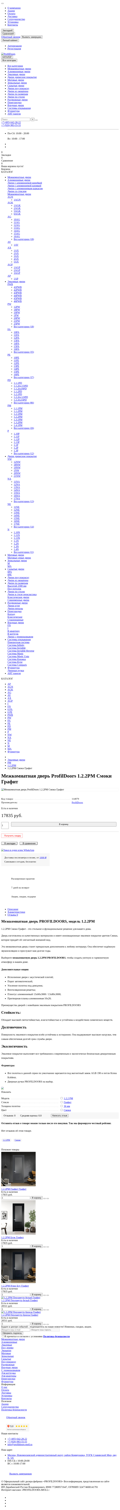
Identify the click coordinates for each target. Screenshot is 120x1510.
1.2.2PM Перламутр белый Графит (19, 1300)
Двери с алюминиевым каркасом (25, 188)
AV (9, 242)
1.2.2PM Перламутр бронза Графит (19, 1315)
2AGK (17, 208)
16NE (17, 521)
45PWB (18, 298)
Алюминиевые (9, 1342)
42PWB (18, 290)
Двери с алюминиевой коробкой (25, 183)
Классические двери (18, 597)
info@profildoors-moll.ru (20, 1444)
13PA (16, 340)
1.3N (16, 546)
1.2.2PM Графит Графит (13, 1189)
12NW (17, 462)
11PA (16, 335)
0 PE (10, 712)
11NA (17, 481)
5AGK (17, 211)
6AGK (17, 214)
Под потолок (14, 588)
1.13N (17, 538)
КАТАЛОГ (7, 57)
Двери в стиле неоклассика (22, 594)
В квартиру (14, 631)
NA (9, 478)
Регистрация (14, 48)
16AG (17, 236)
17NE (17, 524)
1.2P (16, 447)
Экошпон (6, 1350)
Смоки (67, 1110)
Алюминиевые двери (19, 71)
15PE (16, 371)
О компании (14, 8)
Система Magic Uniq (18, 656)
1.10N (17, 532)
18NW (17, 464)
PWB (10, 284)
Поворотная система (18, 642)
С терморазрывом (10, 1370)
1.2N (16, 543)
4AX (16, 259)
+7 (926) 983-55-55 (11, 125)
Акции (11, 10)
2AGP (17, 270)
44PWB (18, 295)
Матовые (6, 1353)
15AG (17, 233)
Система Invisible (17, 648)
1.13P (17, 442)
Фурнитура (14, 111)
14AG (17, 230)
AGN (10, 197)
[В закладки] (44, 1198)
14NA (17, 490)
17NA (17, 498)
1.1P (16, 445)
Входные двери (16, 105)
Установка (13, 22)
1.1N (16, 541)
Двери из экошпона (18, 91)
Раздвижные (8, 1364)
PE (9, 354)
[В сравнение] (47, 1198)
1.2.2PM (18, 416)
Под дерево (7, 1347)
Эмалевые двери (16, 74)
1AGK (17, 205)
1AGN (17, 199)
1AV (16, 245)
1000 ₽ (43, 857)
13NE (17, 512)
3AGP (17, 273)
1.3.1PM (18, 419)
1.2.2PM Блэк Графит (12, 1237)
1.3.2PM (18, 422)
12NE (17, 510)
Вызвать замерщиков (20, 1473)
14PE (16, 369)
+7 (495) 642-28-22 (11, 122)
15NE (17, 518)
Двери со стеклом (17, 191)
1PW (16, 315)
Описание (13, 909)
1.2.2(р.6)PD (20, 400)
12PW (17, 307)
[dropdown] (2, 3)
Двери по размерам (18, 94)
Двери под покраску (18, 88)
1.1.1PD (18, 383)
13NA (17, 487)
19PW (17, 312)
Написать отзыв (59, 1115)
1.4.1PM (18, 425)
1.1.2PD (18, 391)
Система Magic (15, 653)
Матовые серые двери (19, 557)
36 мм (67, 1106)
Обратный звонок (10, 37)
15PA (16, 346)
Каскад (11, 614)
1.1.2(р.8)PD (20, 388)
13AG (17, 228)
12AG (17, 225)
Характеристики (16, 912)
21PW (17, 321)
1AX (16, 250)
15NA (17, 493)
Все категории (15, 66)
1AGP (17, 267)
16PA (16, 349)
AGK (10, 202)
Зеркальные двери (17, 82)
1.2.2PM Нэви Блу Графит (15, 1285)
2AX (16, 253)
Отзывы (13, 914)
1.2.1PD (18, 394)
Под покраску (8, 1361)
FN (9, 625)
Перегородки (15, 102)
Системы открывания (19, 108)
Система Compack (17, 665)
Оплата (11, 13)
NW (10, 459)
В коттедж (13, 634)
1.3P (16, 450)
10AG (17, 219)
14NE (17, 515)
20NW (17, 473)
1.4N (16, 549)
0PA (10, 572)
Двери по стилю (16, 97)
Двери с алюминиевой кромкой (24, 185)
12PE (16, 363)
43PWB (18, 292)
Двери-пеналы (15, 608)
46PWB (18, 301)
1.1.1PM (18, 408)
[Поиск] (36, 120)
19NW (17, 467)
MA (10, 566)
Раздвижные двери (18, 99)
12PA (16, 338)
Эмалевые (6, 1345)
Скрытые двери (16, 85)
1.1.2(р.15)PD (21, 385)
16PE (16, 374)
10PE (16, 357)
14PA (16, 343)
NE (9, 504)
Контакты (13, 24)
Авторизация (15, 45)
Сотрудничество (16, 19)
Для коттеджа (8, 1373)
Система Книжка (17, 659)
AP (9, 276)
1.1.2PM (18, 411)
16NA (17, 495)
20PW (17, 318)
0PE (10, 574)
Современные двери (18, 600)
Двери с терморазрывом (20, 636)
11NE (17, 507)
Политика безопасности (14, 1409)
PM (9, 405)
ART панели (14, 113)
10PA (16, 332)
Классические (15, 617)
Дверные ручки (16, 670)
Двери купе (14, 605)
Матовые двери (16, 80)
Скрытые (6, 1359)
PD (9, 380)
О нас (4, 1387)
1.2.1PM (18, 414)
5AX (16, 261)
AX (9, 247)
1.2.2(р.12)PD (21, 397)
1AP (16, 278)
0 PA (10, 709)
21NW (17, 476)
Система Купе (15, 662)
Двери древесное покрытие (22, 77)
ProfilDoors (77, 802)
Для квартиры (8, 1376)
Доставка (12, 16)
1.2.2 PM (68, 1098)
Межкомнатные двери (19, 68)
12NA (17, 484)
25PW (17, 323)
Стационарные (15, 619)
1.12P (17, 439)
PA (9, 329)
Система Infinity (16, 645)
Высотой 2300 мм (17, 586)
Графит (67, 1102)
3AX (16, 256)
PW (9, 304)
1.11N (17, 535)
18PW (17, 309)
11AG (17, 222)
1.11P (16, 436)
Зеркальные (7, 1356)
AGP (10, 264)
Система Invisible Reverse (21, 650)
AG (9, 216)
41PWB (18, 287)
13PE (16, 366)
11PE (16, 360)
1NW (16, 470)
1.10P (17, 433)
